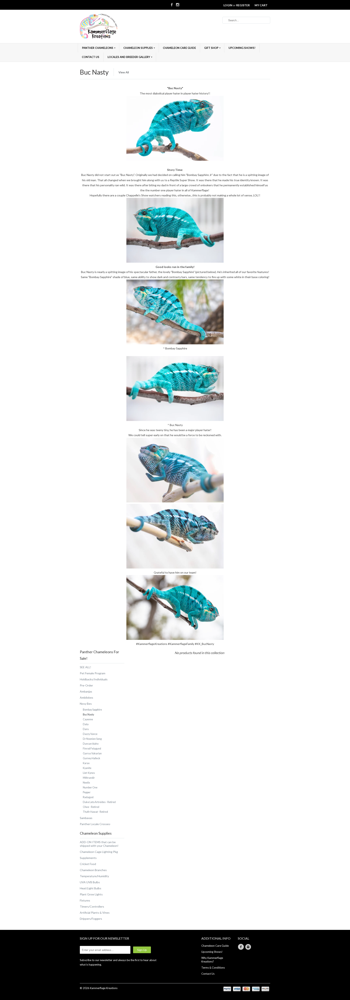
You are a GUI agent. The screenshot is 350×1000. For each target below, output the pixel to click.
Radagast (88, 797)
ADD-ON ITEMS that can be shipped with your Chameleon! (99, 843)
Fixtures (85, 900)
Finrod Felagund (92, 748)
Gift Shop (212, 47)
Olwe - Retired (91, 806)
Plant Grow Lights (91, 894)
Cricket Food (88, 864)
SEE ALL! (85, 667)
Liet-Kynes (89, 772)
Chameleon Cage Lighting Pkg (99, 851)
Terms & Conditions (213, 967)
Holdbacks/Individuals (94, 679)
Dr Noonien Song (92, 738)
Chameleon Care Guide (179, 47)
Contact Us (90, 57)
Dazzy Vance (90, 734)
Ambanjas (86, 691)
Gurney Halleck (91, 758)
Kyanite (87, 768)
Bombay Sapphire (92, 709)
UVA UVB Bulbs (90, 882)
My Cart (261, 5)
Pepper (87, 792)
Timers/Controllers (92, 906)
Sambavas (86, 818)
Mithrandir (89, 777)
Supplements (88, 858)
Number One (90, 787)
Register (243, 5)
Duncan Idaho (90, 743)
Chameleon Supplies (139, 47)
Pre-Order (86, 685)
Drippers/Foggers (91, 918)
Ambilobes (86, 697)
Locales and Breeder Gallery (130, 57)
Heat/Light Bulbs (90, 888)
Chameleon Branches (93, 870)
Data (86, 724)
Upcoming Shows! (241, 47)
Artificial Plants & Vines (95, 912)
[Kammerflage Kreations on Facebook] (171, 3)
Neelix (86, 782)
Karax (86, 763)
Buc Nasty (94, 72)
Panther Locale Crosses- (95, 824)
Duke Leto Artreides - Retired (99, 802)
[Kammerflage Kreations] (110, 27)
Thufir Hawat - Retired (95, 811)
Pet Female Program (92, 673)
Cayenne (88, 719)
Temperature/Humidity (94, 876)
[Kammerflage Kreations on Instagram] (177, 3)
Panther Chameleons (98, 47)
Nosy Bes (86, 703)
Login (227, 5)
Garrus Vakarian (92, 753)
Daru (86, 729)
